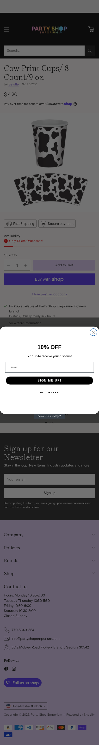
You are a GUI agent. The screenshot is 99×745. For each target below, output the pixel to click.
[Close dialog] (93, 332)
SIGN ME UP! (49, 380)
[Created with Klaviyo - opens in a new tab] (49, 416)
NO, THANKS (49, 392)
